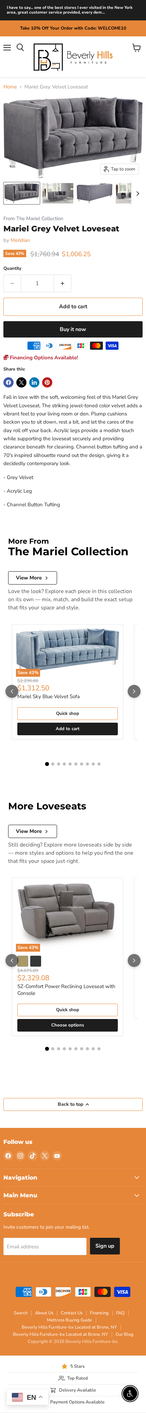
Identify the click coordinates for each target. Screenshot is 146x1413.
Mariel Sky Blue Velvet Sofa (48, 696)
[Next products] (134, 691)
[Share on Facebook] (8, 382)
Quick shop (67, 713)
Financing (99, 1313)
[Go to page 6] (75, 764)
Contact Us (72, 1313)
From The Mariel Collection (33, 218)
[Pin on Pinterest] (47, 382)
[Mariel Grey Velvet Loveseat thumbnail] (22, 193)
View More (29, 577)
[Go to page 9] (93, 764)
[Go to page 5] (70, 764)
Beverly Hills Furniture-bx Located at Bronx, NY (69, 1327)
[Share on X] (21, 382)
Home (10, 87)
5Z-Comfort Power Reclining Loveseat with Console (66, 990)
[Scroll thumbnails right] (136, 193)
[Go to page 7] (81, 764)
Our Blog (124, 1334)
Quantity (12, 268)
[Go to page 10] (99, 764)
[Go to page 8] (87, 764)
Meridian (20, 240)
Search (21, 1313)
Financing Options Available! (43, 357)
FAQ (120, 1313)
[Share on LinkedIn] (34, 382)
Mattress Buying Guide (69, 1320)
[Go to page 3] (58, 764)
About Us (44, 1313)
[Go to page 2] (52, 764)
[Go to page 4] (64, 764)
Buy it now (73, 329)
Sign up (104, 1246)
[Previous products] (11, 691)
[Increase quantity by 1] (62, 283)
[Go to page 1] (47, 764)
